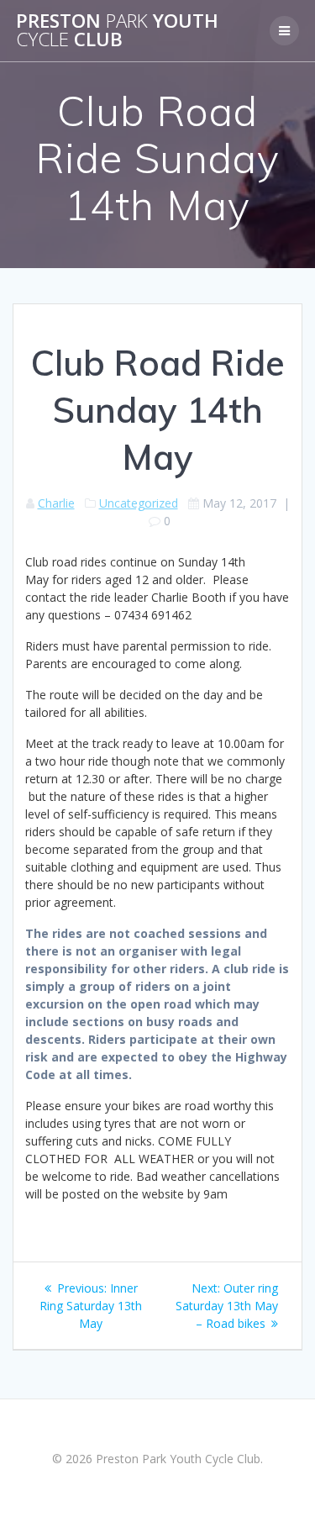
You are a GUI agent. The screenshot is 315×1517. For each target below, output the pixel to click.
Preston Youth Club (117, 31)
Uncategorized (138, 503)
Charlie (56, 503)
